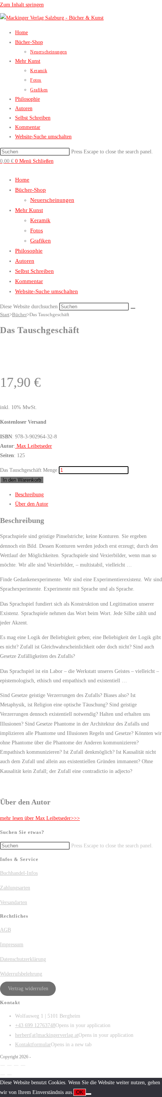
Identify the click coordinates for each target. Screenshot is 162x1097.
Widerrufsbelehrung (21, 974)
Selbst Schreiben (34, 271)
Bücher (19, 314)
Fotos (36, 230)
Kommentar (29, 281)
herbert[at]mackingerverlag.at (46, 1035)
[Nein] (88, 1094)
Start (4, 314)
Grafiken (40, 241)
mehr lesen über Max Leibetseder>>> (40, 818)
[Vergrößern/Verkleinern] (2, 1065)
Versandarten (13, 902)
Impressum (11, 944)
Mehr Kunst (29, 210)
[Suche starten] (133, 308)
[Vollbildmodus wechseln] (9, 1065)
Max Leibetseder (33, 446)
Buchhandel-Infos (19, 873)
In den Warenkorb (22, 480)
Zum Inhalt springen (22, 5)
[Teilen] (16, 1065)
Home (22, 180)
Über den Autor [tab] (31, 504)
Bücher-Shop (30, 190)
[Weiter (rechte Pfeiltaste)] (9, 1075)
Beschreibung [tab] (29, 494)
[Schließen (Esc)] (23, 1065)
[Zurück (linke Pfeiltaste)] (2, 1075)
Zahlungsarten (15, 888)
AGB (5, 930)
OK (79, 1092)
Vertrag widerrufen (28, 988)
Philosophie (29, 251)
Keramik (40, 220)
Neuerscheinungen (52, 200)
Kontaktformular (33, 1044)
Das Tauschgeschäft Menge (28, 470)
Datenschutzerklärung (23, 959)
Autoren (24, 261)
